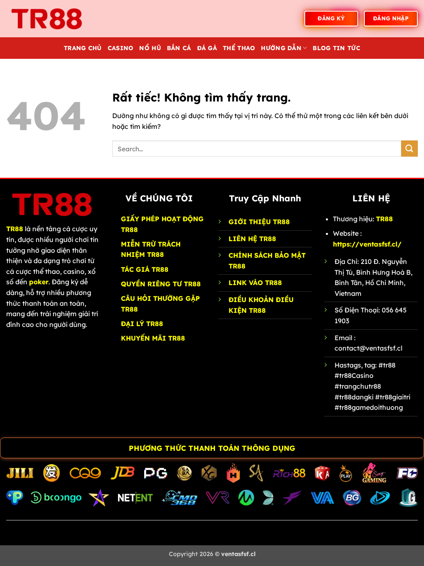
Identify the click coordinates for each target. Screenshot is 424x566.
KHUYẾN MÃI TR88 (153, 338)
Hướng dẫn (281, 48)
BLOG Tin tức (336, 48)
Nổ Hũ (150, 48)
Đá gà (207, 48)
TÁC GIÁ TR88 (145, 269)
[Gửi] (409, 148)
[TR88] (47, 18)
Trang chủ (83, 48)
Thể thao (239, 48)
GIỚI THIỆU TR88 (259, 222)
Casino (121, 48)
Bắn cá (179, 48)
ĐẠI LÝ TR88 (142, 323)
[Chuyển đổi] (8, 449)
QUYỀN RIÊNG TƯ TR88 (161, 284)
